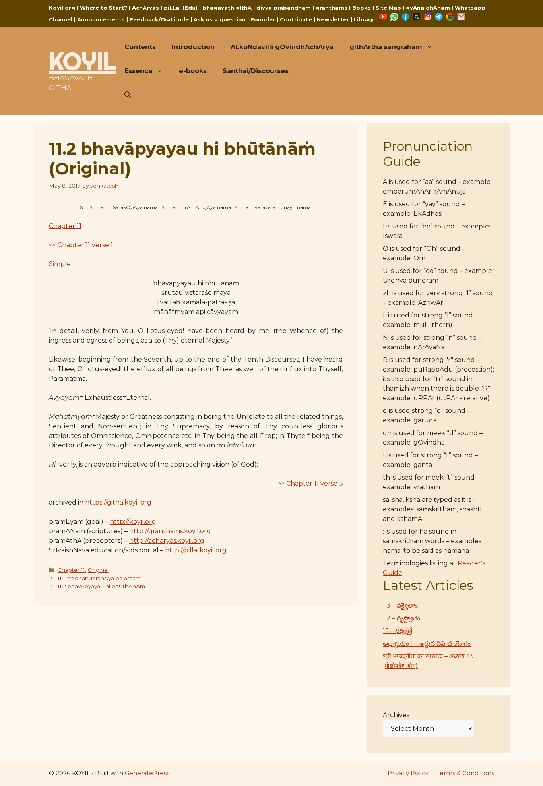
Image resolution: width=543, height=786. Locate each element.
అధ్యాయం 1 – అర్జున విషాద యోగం (427, 643)
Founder (262, 19)
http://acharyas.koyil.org (166, 540)
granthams (331, 7)
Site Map (388, 7)
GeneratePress (147, 773)
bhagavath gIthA (227, 7)
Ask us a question (220, 19)
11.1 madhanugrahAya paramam (99, 578)
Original (98, 570)
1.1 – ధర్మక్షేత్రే (397, 631)
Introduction (193, 47)
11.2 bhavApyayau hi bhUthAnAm (101, 586)
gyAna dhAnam (428, 7)
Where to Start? (103, 7)
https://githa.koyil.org (118, 502)
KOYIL (82, 61)
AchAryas (145, 7)
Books (361, 7)
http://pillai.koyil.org (196, 550)
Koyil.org (62, 7)
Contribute (296, 19)
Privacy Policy (408, 773)
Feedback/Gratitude (159, 19)
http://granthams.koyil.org (170, 531)
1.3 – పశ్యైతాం (400, 605)
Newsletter (333, 19)
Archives (396, 715)
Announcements (101, 19)
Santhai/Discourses (256, 71)
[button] (127, 95)
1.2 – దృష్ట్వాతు (401, 618)
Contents (140, 47)
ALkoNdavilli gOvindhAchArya (282, 47)
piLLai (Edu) (181, 7)
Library (364, 19)
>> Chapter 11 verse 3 (310, 483)
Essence (138, 71)
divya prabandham (283, 7)
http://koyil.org (133, 521)
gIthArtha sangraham (385, 47)
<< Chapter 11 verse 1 (81, 245)
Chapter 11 (65, 226)
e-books (193, 71)
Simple (60, 264)
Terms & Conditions (465, 773)
